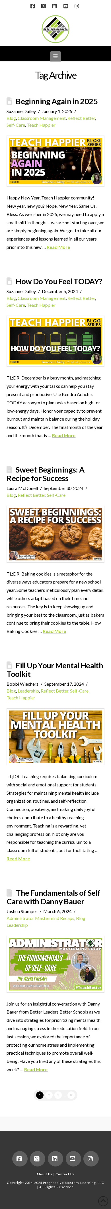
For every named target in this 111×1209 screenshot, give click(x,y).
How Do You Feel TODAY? (59, 281)
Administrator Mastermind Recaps (40, 918)
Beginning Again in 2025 (57, 101)
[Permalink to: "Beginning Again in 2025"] (55, 161)
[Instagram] (77, 6)
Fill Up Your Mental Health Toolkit (55, 670)
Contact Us (65, 1174)
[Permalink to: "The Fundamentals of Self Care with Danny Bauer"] (55, 964)
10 (71, 1095)
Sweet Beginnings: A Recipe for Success (45, 474)
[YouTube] (66, 6)
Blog (11, 118)
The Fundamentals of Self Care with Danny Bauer (53, 897)
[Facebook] (33, 6)
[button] (55, 56)
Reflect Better (81, 118)
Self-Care (16, 125)
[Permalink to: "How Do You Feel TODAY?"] (55, 341)
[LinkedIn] (55, 6)
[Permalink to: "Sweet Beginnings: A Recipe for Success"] (55, 534)
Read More (58, 247)
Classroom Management (42, 118)
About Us (44, 1174)
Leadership (28, 690)
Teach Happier (41, 125)
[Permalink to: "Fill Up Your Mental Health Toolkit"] (55, 737)
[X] (44, 6)
